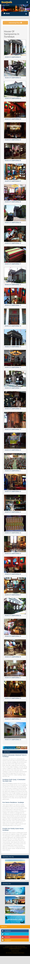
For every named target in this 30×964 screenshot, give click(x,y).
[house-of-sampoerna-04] (15, 110)
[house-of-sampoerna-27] (15, 585)
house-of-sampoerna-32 (13, 698)
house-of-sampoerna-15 (13, 346)
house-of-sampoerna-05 (13, 140)
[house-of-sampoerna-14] (15, 317)
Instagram (8, 940)
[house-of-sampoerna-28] (15, 606)
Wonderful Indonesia (15, 950)
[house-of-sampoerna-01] (15, 48)
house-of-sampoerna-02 (13, 77)
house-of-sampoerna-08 (13, 202)
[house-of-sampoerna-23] (15, 503)
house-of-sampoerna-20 (13, 450)
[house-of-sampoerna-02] (15, 68)
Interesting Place (14, 23)
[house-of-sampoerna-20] (15, 441)
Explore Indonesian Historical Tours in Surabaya (14, 755)
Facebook (8, 931)
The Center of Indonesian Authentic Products (16, 952)
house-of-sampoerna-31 (13, 677)
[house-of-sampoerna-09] (15, 213)
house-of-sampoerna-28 (13, 615)
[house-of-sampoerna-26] (15, 565)
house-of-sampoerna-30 (13, 657)
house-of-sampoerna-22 (13, 491)
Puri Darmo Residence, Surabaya (13, 802)
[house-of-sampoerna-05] (15, 130)
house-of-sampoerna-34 (13, 739)
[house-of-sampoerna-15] (15, 337)
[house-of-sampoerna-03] (15, 89)
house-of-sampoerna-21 (13, 470)
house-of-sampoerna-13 (13, 305)
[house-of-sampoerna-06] (15, 151)
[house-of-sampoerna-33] (15, 710)
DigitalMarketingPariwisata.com (15, 948)
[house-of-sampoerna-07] (15, 172)
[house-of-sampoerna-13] (15, 296)
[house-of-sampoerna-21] (15, 461)
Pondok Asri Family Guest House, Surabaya (13, 829)
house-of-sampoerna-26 (13, 574)
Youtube (7, 937)
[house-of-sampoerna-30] (15, 647)
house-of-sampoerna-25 (13, 553)
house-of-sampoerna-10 (13, 243)
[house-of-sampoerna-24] (15, 523)
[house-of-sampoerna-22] (15, 482)
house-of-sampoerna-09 (13, 222)
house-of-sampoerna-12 (13, 284)
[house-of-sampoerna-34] (15, 730)
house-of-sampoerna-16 (13, 367)
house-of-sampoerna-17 (13, 388)
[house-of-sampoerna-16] (15, 358)
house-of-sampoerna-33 (13, 719)
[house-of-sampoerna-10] (15, 234)
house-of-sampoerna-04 (13, 119)
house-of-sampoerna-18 (13, 408)
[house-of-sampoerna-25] (15, 544)
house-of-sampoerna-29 (13, 636)
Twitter (7, 934)
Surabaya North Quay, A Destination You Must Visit (13, 780)
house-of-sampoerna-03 (13, 98)
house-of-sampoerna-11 (13, 264)
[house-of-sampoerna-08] (15, 192)
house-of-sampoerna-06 (13, 160)
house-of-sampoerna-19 (13, 429)
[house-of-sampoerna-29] (15, 627)
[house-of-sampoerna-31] (15, 668)
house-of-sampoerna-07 (13, 181)
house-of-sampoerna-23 (13, 512)
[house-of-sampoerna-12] (15, 275)
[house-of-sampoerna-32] (15, 689)
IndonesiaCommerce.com (17, 947)
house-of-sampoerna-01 (13, 57)
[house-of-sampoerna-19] (15, 420)
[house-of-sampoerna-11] (15, 254)
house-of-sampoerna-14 (13, 326)
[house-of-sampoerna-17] (15, 379)
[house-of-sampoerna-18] (15, 399)
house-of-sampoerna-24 (13, 533)
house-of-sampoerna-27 (13, 595)
